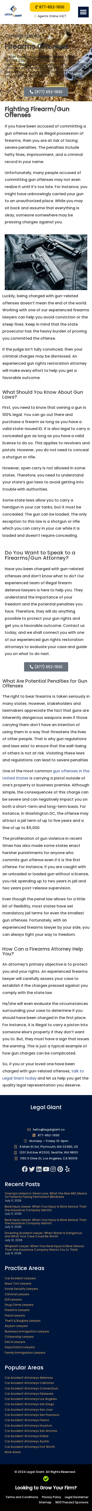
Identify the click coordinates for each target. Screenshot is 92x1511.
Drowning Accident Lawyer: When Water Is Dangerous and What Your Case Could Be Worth (43, 1234)
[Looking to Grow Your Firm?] (46, 1478)
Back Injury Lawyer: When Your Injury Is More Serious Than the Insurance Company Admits (46, 1208)
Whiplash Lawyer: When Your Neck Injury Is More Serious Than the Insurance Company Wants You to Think (44, 1247)
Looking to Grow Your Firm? (46, 1488)
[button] (83, 12)
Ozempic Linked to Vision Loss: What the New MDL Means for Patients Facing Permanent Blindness (46, 1195)
